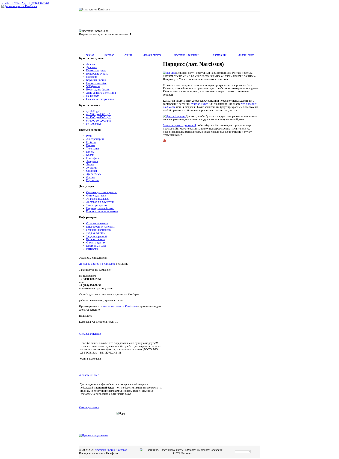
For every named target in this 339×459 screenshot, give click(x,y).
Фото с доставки (89, 407)
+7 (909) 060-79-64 (38, 3)
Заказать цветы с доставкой (179, 125)
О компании (219, 54)
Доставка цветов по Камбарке (97, 263)
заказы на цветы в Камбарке (120, 306)
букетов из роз (199, 103)
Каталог (109, 54)
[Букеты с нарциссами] (169, 72)
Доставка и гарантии (186, 54)
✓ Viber (6, 3)
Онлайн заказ (246, 54)
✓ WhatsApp (18, 3)
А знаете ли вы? (89, 374)
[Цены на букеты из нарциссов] (174, 116)
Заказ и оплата (152, 54)
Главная (89, 54)
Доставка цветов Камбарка (111, 449)
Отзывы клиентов (90, 333)
